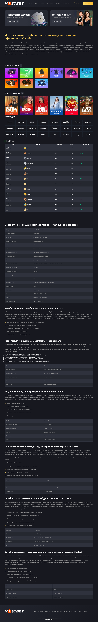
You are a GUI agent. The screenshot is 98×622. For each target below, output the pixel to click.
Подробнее (56, 21)
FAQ (80, 611)
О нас (34, 611)
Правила (40, 611)
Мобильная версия (57, 611)
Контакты (47, 611)
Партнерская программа (70, 611)
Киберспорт (66, 3)
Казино (42, 3)
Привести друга (12, 21)
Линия (30, 3)
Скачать (85, 611)
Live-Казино (50, 3)
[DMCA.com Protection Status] (49, 619)
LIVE (36, 3)
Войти (77, 3)
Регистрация (88, 3)
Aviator (58, 3)
